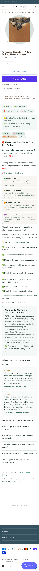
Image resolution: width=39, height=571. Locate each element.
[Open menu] (5, 7)
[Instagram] (11, 566)
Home (3, 10)
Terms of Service (7, 559)
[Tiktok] (7, 566)
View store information (28, 98)
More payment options (9, 84)
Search (22, 558)
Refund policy (19, 559)
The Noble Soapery (9, 558)
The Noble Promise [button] (8, 537)
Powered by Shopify (9, 561)
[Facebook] (3, 566)
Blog (27, 559)
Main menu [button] (5, 531)
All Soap (20, 472)
